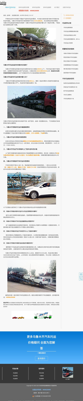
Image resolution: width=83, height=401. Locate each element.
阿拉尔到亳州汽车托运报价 (70, 61)
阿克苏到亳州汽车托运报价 (70, 57)
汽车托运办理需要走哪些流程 (71, 31)
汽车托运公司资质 (68, 43)
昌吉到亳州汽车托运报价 (70, 72)
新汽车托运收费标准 (69, 91)
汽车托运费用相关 (68, 27)
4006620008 (70, 15)
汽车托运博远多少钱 (69, 98)
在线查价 (68, 18)
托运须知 (15, 375)
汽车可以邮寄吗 (67, 94)
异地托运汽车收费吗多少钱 (70, 87)
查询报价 (41, 358)
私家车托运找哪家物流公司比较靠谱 (73, 83)
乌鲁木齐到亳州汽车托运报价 (71, 53)
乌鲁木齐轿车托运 (11, 7)
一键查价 (41, 375)
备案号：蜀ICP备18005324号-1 (42, 393)
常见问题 (41, 373)
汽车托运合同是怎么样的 (70, 35)
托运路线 (15, 373)
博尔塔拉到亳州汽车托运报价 (71, 69)
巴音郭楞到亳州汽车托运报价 (71, 65)
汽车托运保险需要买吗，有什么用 (72, 39)
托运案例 (15, 378)
